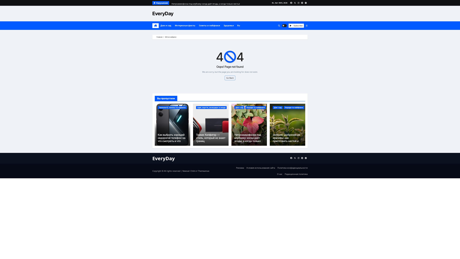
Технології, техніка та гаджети (172, 107)
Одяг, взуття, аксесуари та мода (211, 107)
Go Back (230, 78)
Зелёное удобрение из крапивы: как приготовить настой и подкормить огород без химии (287, 141)
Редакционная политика (296, 174)
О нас (279, 174)
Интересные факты (185, 25)
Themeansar (203, 171)
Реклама (240, 168)
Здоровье (229, 25)
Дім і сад (239, 107)
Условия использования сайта (260, 168)
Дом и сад (166, 25)
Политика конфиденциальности (292, 168)
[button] (307, 26)
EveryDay (162, 13)
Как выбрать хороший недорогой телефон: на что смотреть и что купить (171, 139)
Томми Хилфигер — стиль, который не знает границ (210, 138)
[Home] (155, 25)
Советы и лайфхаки (209, 25)
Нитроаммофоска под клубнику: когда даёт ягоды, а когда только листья (247, 139)
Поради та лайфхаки (256, 107)
